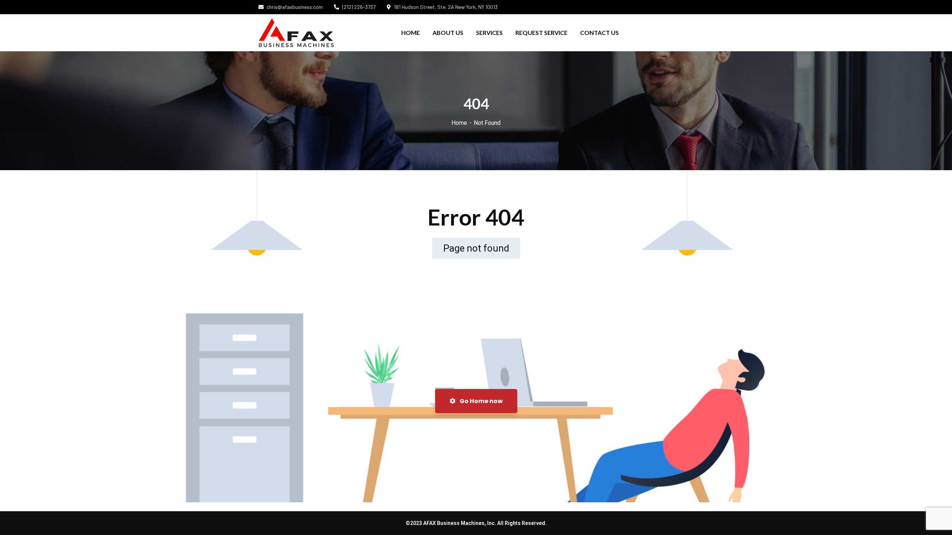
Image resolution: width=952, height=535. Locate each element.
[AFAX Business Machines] (296, 33)
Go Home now (481, 401)
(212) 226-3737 (359, 7)
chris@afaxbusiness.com (295, 7)
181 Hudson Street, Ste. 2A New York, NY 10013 (446, 7)
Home (459, 122)
